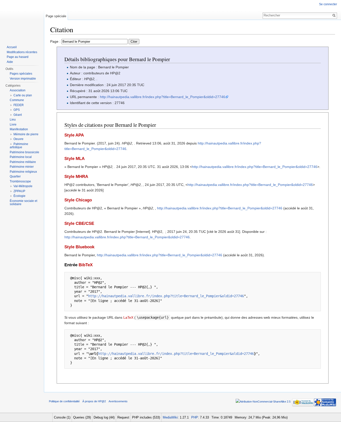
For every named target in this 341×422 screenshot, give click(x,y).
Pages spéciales (21, 73)
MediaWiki (170, 417)
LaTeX (128, 317)
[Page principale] (22, 20)
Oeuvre (18, 139)
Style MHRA (76, 176)
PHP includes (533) (146, 417)
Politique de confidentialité (64, 401)
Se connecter (328, 4)
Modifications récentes (22, 52)
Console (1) (62, 417)
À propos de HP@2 (94, 401)
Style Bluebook (79, 247)
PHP (194, 417)
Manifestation (19, 129)
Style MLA (74, 158)
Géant (17, 115)
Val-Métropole (22, 186)
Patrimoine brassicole (24, 152)
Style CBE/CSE (79, 223)
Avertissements (118, 401)
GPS (16, 110)
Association (17, 90)
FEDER (18, 105)
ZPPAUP (19, 191)
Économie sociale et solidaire (23, 202)
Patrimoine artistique (19, 145)
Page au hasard (17, 57)
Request (123, 417)
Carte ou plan (22, 95)
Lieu (13, 119)
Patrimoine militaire (23, 162)
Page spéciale (56, 16)
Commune (17, 100)
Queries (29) (82, 417)
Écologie (19, 196)
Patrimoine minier (22, 166)
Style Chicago (78, 200)
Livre (13, 124)
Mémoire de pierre (25, 134)
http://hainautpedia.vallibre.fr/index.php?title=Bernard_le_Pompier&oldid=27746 (162, 97)
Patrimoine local (21, 157)
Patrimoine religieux (23, 171)
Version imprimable (23, 78)
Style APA (74, 135)
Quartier (15, 176)
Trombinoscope (20, 181)
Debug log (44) (104, 417)
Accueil (12, 47)
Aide (10, 62)
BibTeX (86, 265)
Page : (55, 41)
